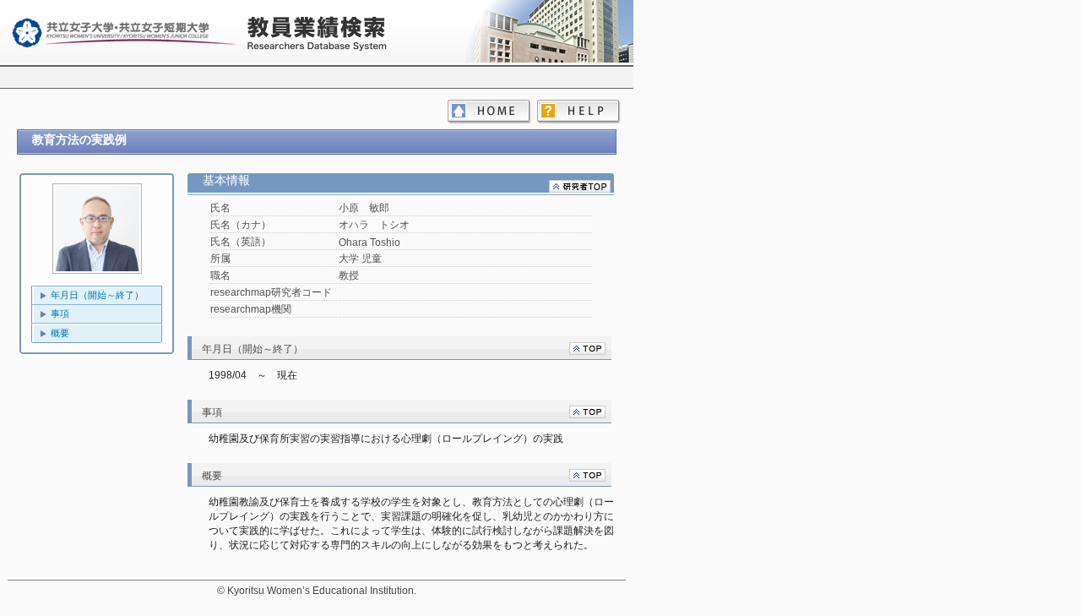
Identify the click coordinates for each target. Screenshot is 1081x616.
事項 (60, 313)
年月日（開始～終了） (97, 295)
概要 (60, 333)
